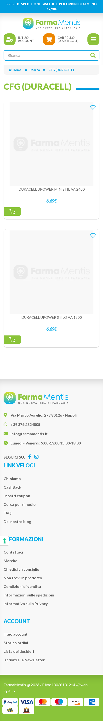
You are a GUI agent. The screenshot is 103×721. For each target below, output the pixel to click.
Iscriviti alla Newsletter (24, 660)
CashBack (12, 487)
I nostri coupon (17, 495)
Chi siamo (12, 478)
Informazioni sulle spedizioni (29, 595)
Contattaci (13, 552)
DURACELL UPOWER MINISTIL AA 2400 (51, 189)
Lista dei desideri (19, 651)
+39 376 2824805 (25, 424)
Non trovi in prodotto (23, 577)
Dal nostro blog (17, 521)
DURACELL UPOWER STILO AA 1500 (51, 317)
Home (17, 70)
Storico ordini (16, 642)
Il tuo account (16, 634)
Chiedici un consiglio (21, 569)
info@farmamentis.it (29, 433)
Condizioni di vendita (22, 586)
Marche (10, 560)
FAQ (7, 513)
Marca (35, 70)
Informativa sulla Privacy (26, 603)
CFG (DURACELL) (61, 70)
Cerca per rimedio (20, 504)
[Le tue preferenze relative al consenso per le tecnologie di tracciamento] (4, 540)
